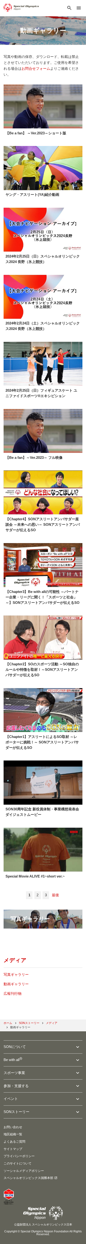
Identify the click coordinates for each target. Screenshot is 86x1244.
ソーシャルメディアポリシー (24, 1171)
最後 (55, 895)
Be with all (13, 1059)
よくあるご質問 (14, 1141)
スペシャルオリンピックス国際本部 (28, 1178)
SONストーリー (16, 1112)
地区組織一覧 (13, 1134)
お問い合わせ (13, 1127)
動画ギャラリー (16, 984)
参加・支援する (16, 1086)
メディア (15, 960)
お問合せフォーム (36, 68)
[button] (69, 8)
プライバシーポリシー (19, 1156)
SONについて (15, 1047)
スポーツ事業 (14, 1073)
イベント (11, 1099)
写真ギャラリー (16, 974)
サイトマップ (13, 1149)
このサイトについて (18, 1163)
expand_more (78, 1047)
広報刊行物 (13, 993)
